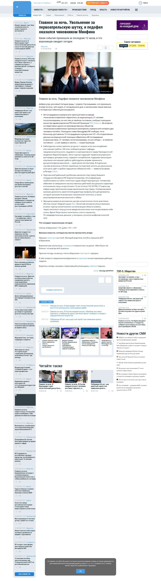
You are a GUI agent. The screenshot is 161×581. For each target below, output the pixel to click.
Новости (38, 10)
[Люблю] (58, 280)
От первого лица (31, 80)
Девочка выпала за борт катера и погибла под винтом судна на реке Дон (25, 170)
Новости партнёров (120, 10)
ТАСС (55, 171)
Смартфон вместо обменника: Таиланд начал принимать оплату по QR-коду (25, 156)
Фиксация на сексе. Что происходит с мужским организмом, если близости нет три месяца (24, 353)
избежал (93, 266)
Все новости (24, 574)
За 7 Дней (132, 45)
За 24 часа (123, 45)
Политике (90, 563)
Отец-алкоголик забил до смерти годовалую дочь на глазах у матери (24, 312)
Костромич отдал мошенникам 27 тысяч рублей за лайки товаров (130, 369)
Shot (73, 204)
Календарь (29, 335)
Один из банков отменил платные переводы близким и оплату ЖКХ (24, 491)
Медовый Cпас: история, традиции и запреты (24, 339)
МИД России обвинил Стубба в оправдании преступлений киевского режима (131, 339)
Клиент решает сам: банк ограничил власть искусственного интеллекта (24, 28)
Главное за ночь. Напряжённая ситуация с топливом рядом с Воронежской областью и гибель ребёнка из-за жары (25, 475)
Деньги (26, 23)
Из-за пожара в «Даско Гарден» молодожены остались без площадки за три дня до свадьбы (131, 375)
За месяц (141, 45)
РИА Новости (95, 123)
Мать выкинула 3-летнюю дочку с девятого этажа (25, 520)
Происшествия (79, 10)
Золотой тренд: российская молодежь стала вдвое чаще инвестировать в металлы (25, 505)
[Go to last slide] (39, 341)
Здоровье (95, 15)
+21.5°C (64, 3)
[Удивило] (65, 280)
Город (93, 10)
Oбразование (59, 15)
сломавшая (68, 245)
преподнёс (85, 253)
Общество (37, 15)
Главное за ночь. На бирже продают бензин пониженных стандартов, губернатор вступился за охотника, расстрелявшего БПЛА (25, 201)
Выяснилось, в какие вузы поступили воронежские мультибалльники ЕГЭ (25, 427)
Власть (103, 10)
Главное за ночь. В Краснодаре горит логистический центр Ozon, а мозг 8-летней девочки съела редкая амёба (25, 44)
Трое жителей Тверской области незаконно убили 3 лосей (131, 358)
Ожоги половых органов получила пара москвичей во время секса (24, 325)
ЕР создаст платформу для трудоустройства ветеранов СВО (24, 546)
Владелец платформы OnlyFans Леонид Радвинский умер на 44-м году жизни (130, 352)
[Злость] (79, 280)
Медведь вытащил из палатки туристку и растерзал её (23, 141)
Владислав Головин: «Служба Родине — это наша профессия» (23, 369)
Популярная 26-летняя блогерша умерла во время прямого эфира (25, 441)
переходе (82, 258)
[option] (50, 383)
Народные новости (57, 10)
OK (80, 571)
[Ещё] (136, 10)
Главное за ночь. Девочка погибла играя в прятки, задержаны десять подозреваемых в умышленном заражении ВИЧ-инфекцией (25, 281)
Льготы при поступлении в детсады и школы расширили (131, 381)
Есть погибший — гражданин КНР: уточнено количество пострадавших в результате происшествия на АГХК (132, 388)
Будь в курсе (30, 214)
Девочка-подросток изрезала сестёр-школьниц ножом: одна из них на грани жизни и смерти (25, 236)
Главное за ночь (82, 15)
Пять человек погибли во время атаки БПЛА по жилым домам (24, 264)
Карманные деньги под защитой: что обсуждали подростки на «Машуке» (25, 384)
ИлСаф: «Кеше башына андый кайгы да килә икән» (131, 364)
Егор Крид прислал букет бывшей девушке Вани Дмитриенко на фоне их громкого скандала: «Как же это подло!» (132, 345)
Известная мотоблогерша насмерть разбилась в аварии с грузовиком (25, 532)
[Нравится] (44, 280)
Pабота (70, 15)
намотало (51, 238)
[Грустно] (72, 280)
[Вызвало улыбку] (51, 280)
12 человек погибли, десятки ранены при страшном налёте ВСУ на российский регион (24, 561)
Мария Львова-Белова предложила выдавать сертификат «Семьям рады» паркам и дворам (24, 85)
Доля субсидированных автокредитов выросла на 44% (25, 298)
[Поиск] (144, 9)
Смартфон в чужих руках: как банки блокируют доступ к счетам (24, 184)
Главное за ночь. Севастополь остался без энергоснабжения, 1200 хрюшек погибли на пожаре (25, 412)
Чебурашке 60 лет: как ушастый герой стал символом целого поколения (23, 113)
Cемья (48, 15)
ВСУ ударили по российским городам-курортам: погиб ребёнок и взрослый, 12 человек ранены (25, 457)
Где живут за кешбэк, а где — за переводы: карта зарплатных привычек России (25, 219)
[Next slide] (113, 341)
